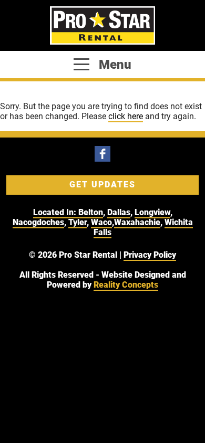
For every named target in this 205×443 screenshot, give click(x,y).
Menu (113, 64)
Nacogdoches (38, 222)
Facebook (102, 154)
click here (125, 116)
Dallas (118, 212)
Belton (90, 212)
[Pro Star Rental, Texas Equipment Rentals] (102, 25)
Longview (152, 212)
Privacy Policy (150, 255)
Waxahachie (137, 222)
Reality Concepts (126, 285)
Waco (101, 222)
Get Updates (102, 184)
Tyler (77, 222)
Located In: (55, 212)
